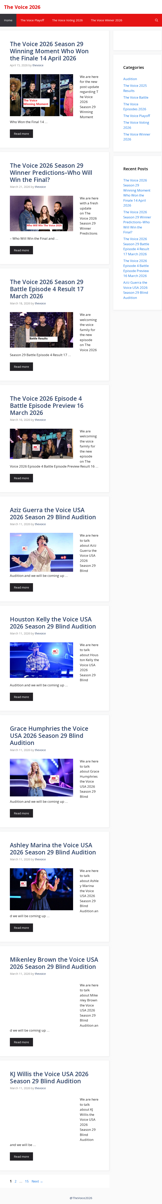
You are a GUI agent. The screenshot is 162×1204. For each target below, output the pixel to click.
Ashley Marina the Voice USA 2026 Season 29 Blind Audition (53, 848)
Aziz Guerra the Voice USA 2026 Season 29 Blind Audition (53, 513)
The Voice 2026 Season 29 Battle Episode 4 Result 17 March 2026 (47, 289)
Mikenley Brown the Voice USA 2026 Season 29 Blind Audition (54, 963)
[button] (156, 20)
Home (8, 20)
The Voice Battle (135, 97)
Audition (130, 79)
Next (37, 1181)
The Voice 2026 (22, 7)
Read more (21, 134)
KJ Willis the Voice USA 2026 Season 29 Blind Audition (49, 1077)
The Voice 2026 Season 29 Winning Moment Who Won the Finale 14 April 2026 (49, 51)
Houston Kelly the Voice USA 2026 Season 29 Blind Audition (53, 622)
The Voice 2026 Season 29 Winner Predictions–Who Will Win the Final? (51, 172)
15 (27, 1181)
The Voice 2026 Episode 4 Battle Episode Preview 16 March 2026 (47, 405)
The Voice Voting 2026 (67, 20)
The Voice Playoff (32, 20)
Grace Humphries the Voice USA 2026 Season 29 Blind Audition (49, 735)
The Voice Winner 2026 (106, 20)
